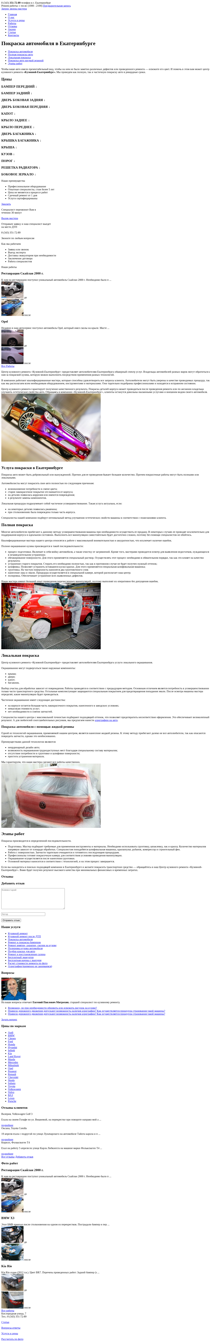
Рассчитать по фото (12, 1339)
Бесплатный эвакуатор (21, 957)
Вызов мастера (9, 218)
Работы (12, 23)
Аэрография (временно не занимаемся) (30, 966)
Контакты (13, 35)
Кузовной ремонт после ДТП (24, 936)
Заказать (6, 204)
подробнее (7, 1125)
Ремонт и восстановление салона (26, 954)
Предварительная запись (57, 5)
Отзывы (12, 26)
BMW (11, 1035)
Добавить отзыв (24, 1156)
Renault (12, 1074)
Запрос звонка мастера (14, 8)
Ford (10, 1041)
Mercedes (13, 1062)
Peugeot (12, 1071)
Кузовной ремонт (18, 933)
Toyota (11, 1086)
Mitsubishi (13, 1065)
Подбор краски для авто (21, 951)
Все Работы (7, 366)
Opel (10, 1068)
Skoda (11, 1080)
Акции (12, 29)
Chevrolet (13, 1077)
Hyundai (12, 1047)
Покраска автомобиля (20, 51)
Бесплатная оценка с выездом (24, 960)
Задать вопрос (9, 1019)
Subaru (11, 1083)
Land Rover (14, 1056)
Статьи (12, 32)
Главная (12, 14)
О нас (11, 17)
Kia (10, 1053)
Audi (10, 1032)
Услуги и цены (16, 20)
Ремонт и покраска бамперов (24, 942)
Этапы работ (15, 63)
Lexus (11, 1098)
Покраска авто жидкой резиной (26, 60)
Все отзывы (8, 1156)
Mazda (11, 1059)
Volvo (11, 1092)
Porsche (12, 1101)
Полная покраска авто (20, 54)
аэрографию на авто (106, 720)
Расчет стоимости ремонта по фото (28, 963)
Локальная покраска (19, 57)
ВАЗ (10, 1095)
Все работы (7, 1310)
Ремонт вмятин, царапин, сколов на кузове (32, 945)
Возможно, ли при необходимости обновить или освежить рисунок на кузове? (52, 1007)
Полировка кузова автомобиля (25, 948)
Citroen (12, 1038)
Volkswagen (14, 1089)
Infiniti (11, 1050)
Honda (11, 1044)
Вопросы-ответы (10, 1327)
